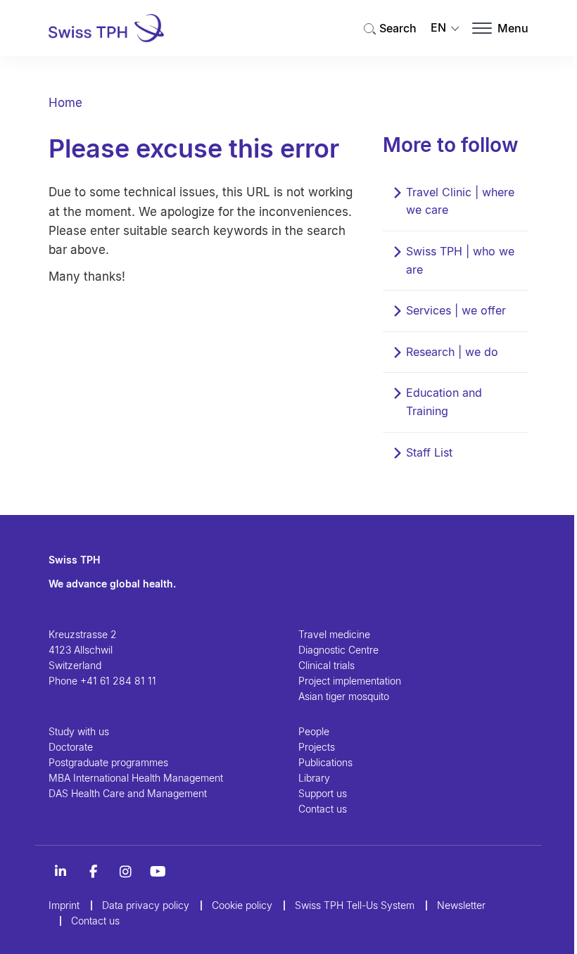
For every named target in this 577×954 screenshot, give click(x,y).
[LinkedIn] (60, 872)
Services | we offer (456, 310)
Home (65, 103)
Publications (325, 762)
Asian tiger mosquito (343, 696)
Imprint (64, 905)
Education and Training (444, 402)
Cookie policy (242, 905)
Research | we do (452, 352)
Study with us (79, 731)
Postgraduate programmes (108, 762)
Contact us (322, 809)
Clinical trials (326, 665)
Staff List (429, 452)
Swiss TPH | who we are (460, 260)
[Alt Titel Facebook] (93, 872)
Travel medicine (334, 634)
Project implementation (349, 681)
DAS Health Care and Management (128, 793)
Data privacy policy (145, 905)
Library (314, 778)
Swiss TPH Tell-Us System (354, 905)
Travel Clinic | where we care (460, 201)
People (313, 731)
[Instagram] (125, 872)
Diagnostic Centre (338, 650)
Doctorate (71, 747)
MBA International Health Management (136, 778)
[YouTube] (158, 872)
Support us (322, 793)
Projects (316, 747)
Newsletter (461, 905)
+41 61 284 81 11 (118, 681)
